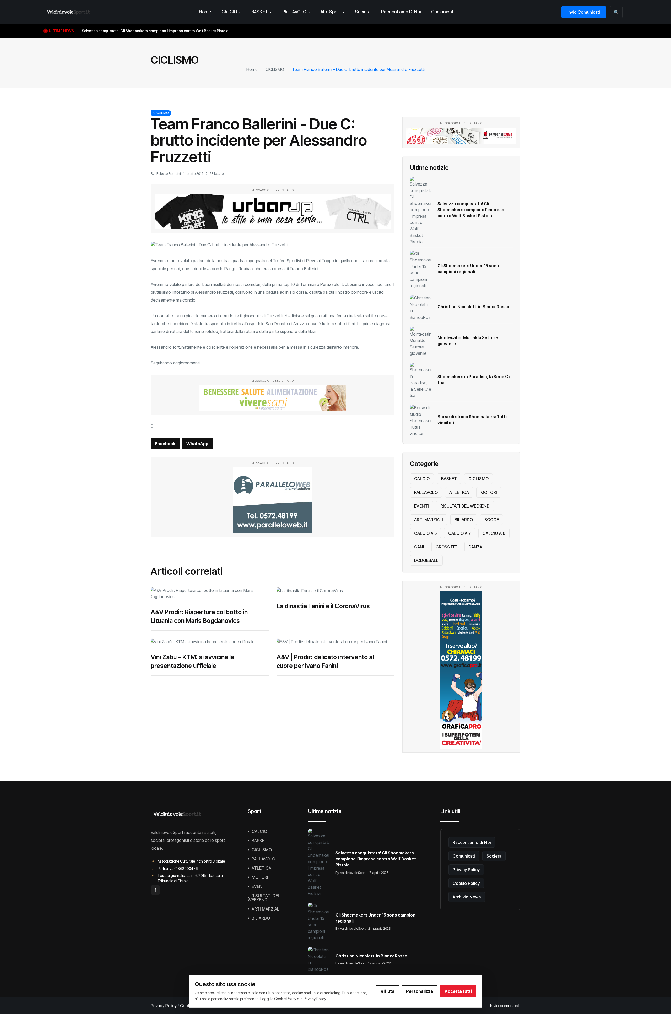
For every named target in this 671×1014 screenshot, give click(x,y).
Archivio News (467, 896)
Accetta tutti (458, 991)
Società (363, 11)
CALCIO (229, 11)
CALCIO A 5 (425, 533)
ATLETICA (459, 492)
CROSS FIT (446, 546)
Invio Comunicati (583, 12)
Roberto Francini (168, 173)
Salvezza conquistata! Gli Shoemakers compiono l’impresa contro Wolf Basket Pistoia (470, 209)
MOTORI (488, 492)
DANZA (475, 546)
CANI (419, 546)
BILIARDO (463, 519)
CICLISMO (275, 69)
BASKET (259, 11)
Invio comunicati (505, 1005)
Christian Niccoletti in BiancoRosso (473, 306)
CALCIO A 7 (459, 533)
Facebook (165, 443)
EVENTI (421, 506)
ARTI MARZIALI (428, 519)
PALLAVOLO (294, 11)
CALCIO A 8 (494, 533)
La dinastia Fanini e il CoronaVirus (323, 606)
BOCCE (491, 519)
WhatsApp (197, 443)
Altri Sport (331, 11)
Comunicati (442, 11)
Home (205, 11)
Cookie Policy (466, 883)
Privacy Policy (466, 869)
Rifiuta (387, 991)
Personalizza (419, 991)
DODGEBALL (426, 560)
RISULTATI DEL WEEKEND (465, 506)
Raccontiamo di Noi (401, 11)
